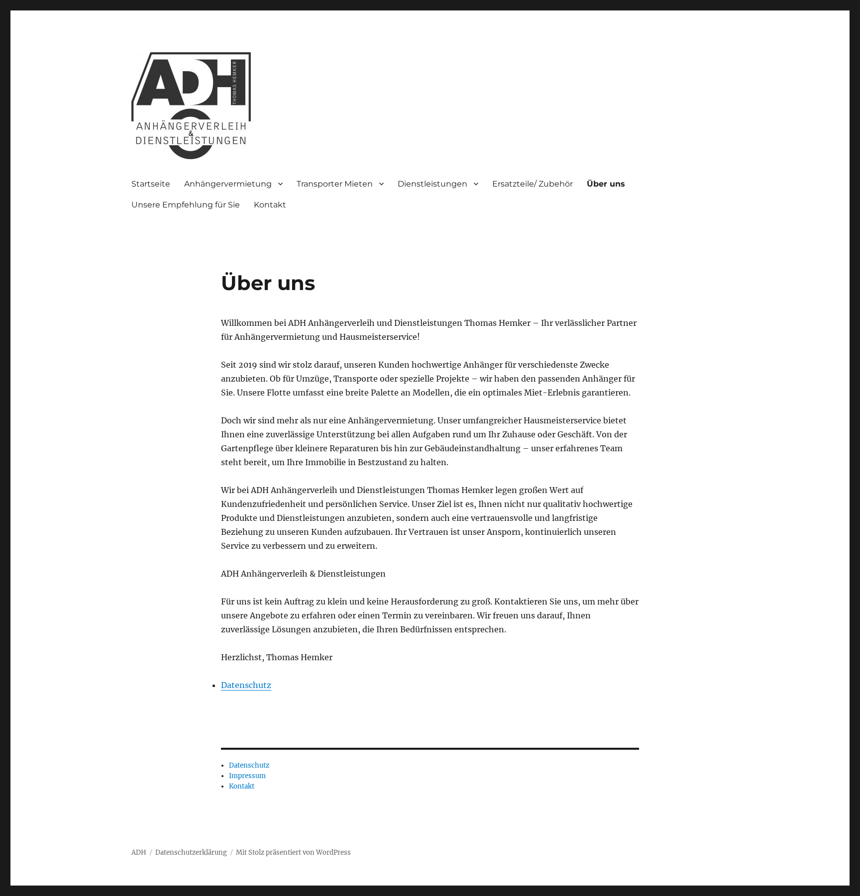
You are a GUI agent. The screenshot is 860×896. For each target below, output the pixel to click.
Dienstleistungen (432, 184)
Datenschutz (246, 685)
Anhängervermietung (228, 184)
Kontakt (270, 204)
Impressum (247, 776)
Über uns (606, 184)
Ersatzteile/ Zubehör (532, 184)
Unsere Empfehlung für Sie (185, 204)
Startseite (150, 184)
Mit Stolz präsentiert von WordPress (293, 852)
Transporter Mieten (335, 184)
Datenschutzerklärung (191, 852)
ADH (138, 852)
